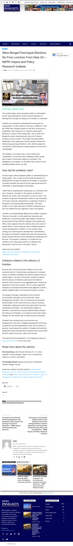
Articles (25, 44)
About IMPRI (52, 2)
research (17, 403)
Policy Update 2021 (50, 512)
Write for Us (69, 2)
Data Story (43, 44)
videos (47, 510)
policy (11, 403)
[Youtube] (19, 2)
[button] (70, 44)
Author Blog (48, 515)
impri (28, 401)
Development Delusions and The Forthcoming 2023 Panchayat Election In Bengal (24, 372)
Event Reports (15, 44)
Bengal (8, 401)
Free (19, 401)
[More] (42, 408)
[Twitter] (16, 2)
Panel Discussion (55, 44)
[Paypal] (10, 2)
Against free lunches (10, 341)
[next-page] (47, 462)
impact (23, 401)
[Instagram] (4, 2)
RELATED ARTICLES (9, 462)
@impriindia (48, 493)
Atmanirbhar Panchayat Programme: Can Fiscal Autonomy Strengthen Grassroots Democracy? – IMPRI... (37, 529)
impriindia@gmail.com (8, 530)
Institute (33, 401)
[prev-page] (44, 462)
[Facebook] (1, 2)
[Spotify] (13, 2)
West (22, 403)
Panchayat (5, 403)
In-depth (33, 44)
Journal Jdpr (48, 518)
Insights (5, 44)
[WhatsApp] (13, 75)
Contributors (61, 2)
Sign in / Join (43, 2)
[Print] (26, 75)
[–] (9, 470)
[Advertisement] (36, 27)
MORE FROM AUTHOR (22, 462)
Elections (14, 401)
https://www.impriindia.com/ (19, 443)
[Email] (21, 75)
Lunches (39, 401)
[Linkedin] (7, 2)
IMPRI (5, 70)
